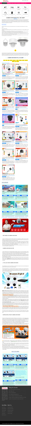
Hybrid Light (11, 60)
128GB (8, 60)
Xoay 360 (13, 61)
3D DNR (17, 60)
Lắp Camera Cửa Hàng (10, 410)
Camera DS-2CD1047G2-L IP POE (23, 217)
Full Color (23, 60)
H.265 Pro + (17, 61)
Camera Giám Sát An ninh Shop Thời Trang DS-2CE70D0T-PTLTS (7, 73)
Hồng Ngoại (20, 60)
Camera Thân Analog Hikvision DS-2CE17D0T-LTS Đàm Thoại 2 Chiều (20, 73)
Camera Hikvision (4, 408)
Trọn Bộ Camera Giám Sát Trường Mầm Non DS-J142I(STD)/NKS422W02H (8, 141)
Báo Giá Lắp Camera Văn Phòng (20, 377)
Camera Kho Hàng (10, 413)
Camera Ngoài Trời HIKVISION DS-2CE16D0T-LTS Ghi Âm (21, 90)
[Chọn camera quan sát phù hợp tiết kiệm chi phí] (28, 10)
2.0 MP (4, 60)
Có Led (6, 60)
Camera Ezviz (3, 413)
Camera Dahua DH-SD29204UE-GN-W (19, 216)
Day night (14, 60)
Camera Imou (3, 411)
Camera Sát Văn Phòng (10, 408)
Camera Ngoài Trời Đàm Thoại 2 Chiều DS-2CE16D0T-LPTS (8, 107)
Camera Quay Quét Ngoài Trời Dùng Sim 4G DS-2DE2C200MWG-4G (21, 141)
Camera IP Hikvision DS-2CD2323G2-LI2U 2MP (8, 123)
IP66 (15, 61)
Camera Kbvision (4, 410)
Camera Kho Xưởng (10, 411)
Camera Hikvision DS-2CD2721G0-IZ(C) (13, 217)
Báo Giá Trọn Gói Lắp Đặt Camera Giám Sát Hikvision (8, 192)
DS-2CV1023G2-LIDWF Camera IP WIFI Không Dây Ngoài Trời (8, 174)
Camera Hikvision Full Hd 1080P (15, 17)
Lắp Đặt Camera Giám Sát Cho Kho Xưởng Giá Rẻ (21, 192)
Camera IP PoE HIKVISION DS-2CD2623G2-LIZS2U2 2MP (21, 107)
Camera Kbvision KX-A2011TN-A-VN (9, 216)
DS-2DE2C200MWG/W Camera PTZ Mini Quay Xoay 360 (8, 158)
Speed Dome (26, 60)
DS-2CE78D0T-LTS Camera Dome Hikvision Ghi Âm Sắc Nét (8, 90)
